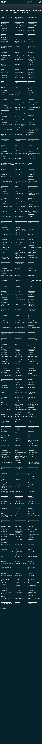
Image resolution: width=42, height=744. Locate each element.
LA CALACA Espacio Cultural (7, 242)
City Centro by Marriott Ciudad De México (33, 130)
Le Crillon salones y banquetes (32, 243)
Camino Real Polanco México (6, 73)
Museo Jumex (4, 211)
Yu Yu (16, 318)
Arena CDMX (31, 41)
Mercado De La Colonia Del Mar (20, 248)
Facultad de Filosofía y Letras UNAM (33, 310)
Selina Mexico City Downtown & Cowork (33, 339)
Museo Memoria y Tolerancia (7, 563)
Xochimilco (3, 318)
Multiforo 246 (4, 252)
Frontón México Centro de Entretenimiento (20, 530)
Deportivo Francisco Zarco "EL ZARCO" (34, 149)
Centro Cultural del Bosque (34, 327)
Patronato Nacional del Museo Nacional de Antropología (6, 593)
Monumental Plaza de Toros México (34, 248)
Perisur (16, 515)
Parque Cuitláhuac (5, 262)
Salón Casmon (18, 338)
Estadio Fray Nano (5, 511)
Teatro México (31, 72)
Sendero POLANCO (32, 25)
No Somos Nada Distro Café (21, 211)
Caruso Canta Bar (32, 560)
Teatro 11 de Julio (32, 397)
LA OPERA (30, 225)
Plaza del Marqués (5, 168)
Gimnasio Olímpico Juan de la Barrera (21, 222)
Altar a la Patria (4, 238)
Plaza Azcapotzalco (32, 270)
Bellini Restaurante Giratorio (21, 392)
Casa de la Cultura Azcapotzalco (19, 98)
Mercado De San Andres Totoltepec (20, 207)
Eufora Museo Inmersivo (33, 98)
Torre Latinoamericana (20, 382)
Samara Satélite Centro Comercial (33, 393)
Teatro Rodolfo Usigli (5, 499)
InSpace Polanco (5, 582)
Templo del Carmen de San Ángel (7, 305)
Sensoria (30, 113)
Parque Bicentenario (5, 370)
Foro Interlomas (31, 158)
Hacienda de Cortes (19, 598)
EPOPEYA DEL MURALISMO (34, 598)
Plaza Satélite (4, 278)
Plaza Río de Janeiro (19, 503)
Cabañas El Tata (18, 534)
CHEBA (2, 69)
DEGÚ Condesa (18, 352)
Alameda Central (31, 34)
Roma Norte (31, 163)
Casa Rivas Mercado (5, 363)
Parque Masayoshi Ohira (6, 206)
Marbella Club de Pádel (6, 572)
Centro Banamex (5, 400)
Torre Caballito (4, 496)
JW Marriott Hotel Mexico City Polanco (33, 405)
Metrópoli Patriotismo (19, 25)
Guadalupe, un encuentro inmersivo (34, 472)
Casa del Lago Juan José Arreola (6, 103)
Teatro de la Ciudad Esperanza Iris (5, 300)
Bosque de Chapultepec (6, 416)
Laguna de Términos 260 (6, 462)
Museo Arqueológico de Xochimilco (20, 253)
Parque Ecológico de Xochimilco (32, 120)
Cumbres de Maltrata (6, 503)
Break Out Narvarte (32, 238)
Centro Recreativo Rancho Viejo (20, 328)
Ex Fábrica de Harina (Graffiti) (5, 422)
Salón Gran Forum (32, 189)
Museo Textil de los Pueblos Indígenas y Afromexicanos (34, 463)
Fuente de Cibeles (32, 525)
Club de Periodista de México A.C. (33, 182)
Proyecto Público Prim (33, 375)
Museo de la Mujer (19, 289)
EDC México (17, 602)
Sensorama (30, 547)
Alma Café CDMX (32, 511)
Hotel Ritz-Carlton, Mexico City (20, 521)
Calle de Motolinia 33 (5, 520)
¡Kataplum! (17, 198)
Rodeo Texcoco (31, 332)
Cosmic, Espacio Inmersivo (7, 397)
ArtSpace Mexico (18, 46)
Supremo (30, 496)
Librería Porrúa (31, 46)
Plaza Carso (3, 59)
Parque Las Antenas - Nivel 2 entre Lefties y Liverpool (21, 238)
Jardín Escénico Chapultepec (31, 60)
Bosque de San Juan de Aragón (6, 222)
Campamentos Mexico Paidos (19, 73)
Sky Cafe (30, 379)
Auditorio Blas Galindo (19, 572)
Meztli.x (3, 285)
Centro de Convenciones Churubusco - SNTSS (20, 125)
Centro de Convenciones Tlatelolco (33, 140)
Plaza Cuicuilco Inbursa (6, 275)
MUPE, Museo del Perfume (21, 30)
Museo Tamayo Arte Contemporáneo (19, 263)
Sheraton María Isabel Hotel (21, 153)
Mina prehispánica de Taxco (34, 503)
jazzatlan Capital (18, 356)
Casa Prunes (4, 352)
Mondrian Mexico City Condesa (19, 436)
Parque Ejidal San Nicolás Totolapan (6, 348)
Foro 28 (16, 186)
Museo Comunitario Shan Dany (6, 295)
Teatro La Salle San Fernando (32, 507)
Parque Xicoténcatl (32, 266)
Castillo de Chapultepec (6, 529)
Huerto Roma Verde (19, 193)
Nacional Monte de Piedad (20, 367)
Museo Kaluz (4, 440)
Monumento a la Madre (33, 486)
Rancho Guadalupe (5, 327)
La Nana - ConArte (5, 229)
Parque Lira (3, 547)
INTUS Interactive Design (33, 102)
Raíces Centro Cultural (20, 322)
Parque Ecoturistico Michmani (19, 217)
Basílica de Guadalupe (6, 449)
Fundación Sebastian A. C (20, 426)
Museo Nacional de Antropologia (32, 371)
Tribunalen (17, 567)
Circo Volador (18, 129)
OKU (29, 412)
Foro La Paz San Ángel (19, 163)
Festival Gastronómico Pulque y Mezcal (6, 487)
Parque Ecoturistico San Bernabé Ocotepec (33, 212)
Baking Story (31, 55)
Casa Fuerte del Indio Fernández (32, 286)
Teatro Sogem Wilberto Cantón (20, 552)
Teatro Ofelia (17, 511)
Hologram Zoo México (33, 416)
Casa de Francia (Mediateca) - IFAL (21, 182)
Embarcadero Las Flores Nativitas (33, 535)
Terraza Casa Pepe (19, 412)
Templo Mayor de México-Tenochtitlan (33, 300)
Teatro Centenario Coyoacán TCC (7, 383)
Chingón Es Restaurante (6, 129)
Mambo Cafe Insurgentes (33, 520)
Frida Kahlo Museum (19, 592)
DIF (15, 148)
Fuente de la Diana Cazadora (19, 51)
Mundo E (17, 579)
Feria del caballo (4, 186)
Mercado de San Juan (19, 449)
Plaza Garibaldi (31, 51)
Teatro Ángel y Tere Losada (34, 515)
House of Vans (31, 575)
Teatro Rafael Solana (32, 409)
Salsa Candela (4, 338)
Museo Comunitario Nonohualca (32, 253)
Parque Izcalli (4, 198)
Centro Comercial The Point (21, 544)
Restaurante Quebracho (33, 426)
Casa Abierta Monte (32, 22)
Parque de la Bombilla (33, 452)
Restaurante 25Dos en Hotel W (21, 417)
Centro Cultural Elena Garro (34, 107)
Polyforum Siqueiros (32, 17)
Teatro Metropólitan (32, 294)
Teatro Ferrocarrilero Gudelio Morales (19, 295)
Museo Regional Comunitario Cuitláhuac (6, 258)
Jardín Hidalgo (18, 225)
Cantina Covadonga (19, 397)
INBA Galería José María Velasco (20, 42)
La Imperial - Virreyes (32, 356)
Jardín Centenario (19, 34)
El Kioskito (17, 69)
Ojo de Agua (31, 69)
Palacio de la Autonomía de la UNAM (21, 258)
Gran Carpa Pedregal (6, 544)
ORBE (2, 81)
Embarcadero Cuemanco (20, 409)
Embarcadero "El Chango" (7, 467)
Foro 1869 (30, 90)
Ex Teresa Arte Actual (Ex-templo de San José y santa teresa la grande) (34, 584)
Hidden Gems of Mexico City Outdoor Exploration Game (21, 472)
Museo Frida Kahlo (19, 539)
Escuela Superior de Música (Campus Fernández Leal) (7, 526)
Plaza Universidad (18, 278)
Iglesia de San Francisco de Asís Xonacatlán (34, 348)
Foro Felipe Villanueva (6, 176)
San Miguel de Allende (6, 426)
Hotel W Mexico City (5, 409)
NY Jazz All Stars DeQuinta (7, 506)
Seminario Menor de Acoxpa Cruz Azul (21, 348)
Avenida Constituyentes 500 (7, 534)
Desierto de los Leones (6, 158)
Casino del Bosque (5, 41)
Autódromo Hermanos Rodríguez (20, 388)
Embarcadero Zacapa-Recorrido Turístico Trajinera (7, 164)
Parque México (31, 421)
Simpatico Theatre (5, 588)
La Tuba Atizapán (18, 201)
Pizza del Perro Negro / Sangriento (20, 343)
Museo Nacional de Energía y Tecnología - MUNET (7, 26)
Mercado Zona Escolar (6, 234)
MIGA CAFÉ (3, 392)
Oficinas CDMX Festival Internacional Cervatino (6, 603)
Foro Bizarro (4, 172)
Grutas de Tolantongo (6, 471)
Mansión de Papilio (32, 476)
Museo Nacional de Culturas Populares (7, 290)
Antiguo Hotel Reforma (20, 77)
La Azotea (3, 34)
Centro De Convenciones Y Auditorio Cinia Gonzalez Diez (20, 431)
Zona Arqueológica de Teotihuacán (33, 441)
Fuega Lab (30, 37)
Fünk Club (17, 176)
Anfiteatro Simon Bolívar (6, 575)
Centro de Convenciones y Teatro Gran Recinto (34, 154)
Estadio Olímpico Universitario (18, 169)
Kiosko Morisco (18, 234)
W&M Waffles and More (6, 356)
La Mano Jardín (31, 198)
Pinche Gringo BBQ (32, 529)
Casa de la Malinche (32, 94)
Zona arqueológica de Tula (21, 506)
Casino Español (31, 124)
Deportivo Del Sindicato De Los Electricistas (7, 149)
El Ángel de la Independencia (31, 305)
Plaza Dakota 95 (18, 275)
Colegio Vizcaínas (5, 139)
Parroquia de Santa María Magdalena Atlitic (6, 271)
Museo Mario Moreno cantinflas (32, 593)
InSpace (16, 421)
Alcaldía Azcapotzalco (19, 37)
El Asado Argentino (32, 382)
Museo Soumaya (18, 491)
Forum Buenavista (5, 85)
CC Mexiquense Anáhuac (20, 102)
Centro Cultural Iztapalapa (7, 314)
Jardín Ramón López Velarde (32, 323)
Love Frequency (31, 567)
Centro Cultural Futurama (7, 94)
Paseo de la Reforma (5, 343)
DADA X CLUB (31, 143)
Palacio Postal (31, 262)
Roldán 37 (17, 486)
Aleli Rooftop (17, 440)
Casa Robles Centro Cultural (21, 85)
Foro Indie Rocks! (5, 607)
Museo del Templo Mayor (20, 299)
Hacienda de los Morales (33, 400)
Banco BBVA (4, 90)
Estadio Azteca (31, 387)
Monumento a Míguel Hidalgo (6, 568)
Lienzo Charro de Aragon (6, 247)
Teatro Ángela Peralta (19, 359)
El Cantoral (17, 363)
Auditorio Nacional (5, 579)
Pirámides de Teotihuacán (20, 304)
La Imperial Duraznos (6, 359)
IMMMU (30, 449)
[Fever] (3, 2)
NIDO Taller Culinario (6, 375)
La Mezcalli (3, 201)
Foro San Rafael (4, 387)
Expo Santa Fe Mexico (6, 435)
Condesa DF (30, 429)
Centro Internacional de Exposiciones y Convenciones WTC (20, 115)
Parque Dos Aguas (5, 266)
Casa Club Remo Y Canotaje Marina (21, 82)
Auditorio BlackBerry (5, 51)
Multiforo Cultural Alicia (33, 206)
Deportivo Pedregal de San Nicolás (21, 477)
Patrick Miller (18, 270)
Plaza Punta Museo (19, 59)
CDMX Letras (31, 563)
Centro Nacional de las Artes (21, 119)
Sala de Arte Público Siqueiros (5, 120)
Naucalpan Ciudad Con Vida (7, 551)
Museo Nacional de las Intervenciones (33, 290)
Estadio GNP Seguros (19, 22)
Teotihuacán (17, 445)
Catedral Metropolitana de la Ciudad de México (7, 492)
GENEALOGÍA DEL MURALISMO (19, 468)
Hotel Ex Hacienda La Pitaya (7, 225)
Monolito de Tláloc (32, 588)
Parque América (18, 556)
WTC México (31, 367)
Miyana (16, 285)
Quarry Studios (18, 400)
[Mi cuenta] (40, 2)
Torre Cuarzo (31, 482)
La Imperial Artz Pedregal (20, 139)
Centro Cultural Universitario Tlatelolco (6, 65)
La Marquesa (4, 412)
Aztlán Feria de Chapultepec (4, 540)
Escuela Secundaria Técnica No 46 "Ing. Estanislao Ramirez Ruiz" (21, 457)
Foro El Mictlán (18, 189)
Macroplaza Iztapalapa (20, 332)
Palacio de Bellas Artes (20, 375)
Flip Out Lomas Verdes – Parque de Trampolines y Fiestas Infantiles (6, 478)
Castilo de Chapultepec (33, 467)
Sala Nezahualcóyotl (32, 579)
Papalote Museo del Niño (20, 452)
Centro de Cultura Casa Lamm (20, 144)
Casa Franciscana (31, 81)
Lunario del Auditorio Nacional (32, 603)
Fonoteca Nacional (32, 168)
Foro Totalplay (31, 456)
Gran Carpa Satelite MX (20, 55)
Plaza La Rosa (4, 98)
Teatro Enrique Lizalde (20, 107)
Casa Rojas (17, 94)
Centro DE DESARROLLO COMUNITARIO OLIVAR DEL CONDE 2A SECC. (7, 109)
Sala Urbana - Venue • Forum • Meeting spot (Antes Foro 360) (34, 280)
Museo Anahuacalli (32, 539)
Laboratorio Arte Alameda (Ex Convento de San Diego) (21, 230)
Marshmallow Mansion (6, 37)
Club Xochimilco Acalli (33, 363)
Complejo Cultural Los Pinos (21, 134)
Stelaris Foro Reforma (6, 452)
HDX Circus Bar (4, 322)
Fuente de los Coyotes (33, 445)
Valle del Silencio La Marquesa (19, 315)
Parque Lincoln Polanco (6, 445)
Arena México (18, 462)
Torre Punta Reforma (19, 309)
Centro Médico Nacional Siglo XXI (33, 315)
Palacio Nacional (31, 491)
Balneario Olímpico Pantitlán (32, 86)
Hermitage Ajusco (5, 193)
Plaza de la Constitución (6, 216)
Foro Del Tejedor (32, 172)
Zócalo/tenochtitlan (32, 318)
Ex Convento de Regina (6, 367)
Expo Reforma (31, 544)
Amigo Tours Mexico (19, 560)
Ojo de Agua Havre (19, 499)
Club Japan (30, 134)
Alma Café (3, 560)
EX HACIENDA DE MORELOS (18, 159)
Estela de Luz (31, 216)
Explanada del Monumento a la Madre (21, 405)
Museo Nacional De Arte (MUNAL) (33, 222)
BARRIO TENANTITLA (6, 55)
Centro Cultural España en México (7, 114)
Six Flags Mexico (18, 379)
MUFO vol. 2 (17, 370)
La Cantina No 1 (4, 30)
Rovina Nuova (4, 404)
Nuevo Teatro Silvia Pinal (6, 17)
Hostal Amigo (31, 352)
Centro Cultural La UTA (20, 172)
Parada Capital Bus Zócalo (34, 499)
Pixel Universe (31, 551)
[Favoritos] (36, 2)
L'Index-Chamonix (19, 588)
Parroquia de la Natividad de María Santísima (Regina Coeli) (7, 333)
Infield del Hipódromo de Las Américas (20, 18)
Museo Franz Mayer (32, 556)
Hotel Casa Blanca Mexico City (6, 154)
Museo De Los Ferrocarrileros (31, 177)
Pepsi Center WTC (32, 77)
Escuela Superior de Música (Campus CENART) (21, 583)
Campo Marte (4, 77)
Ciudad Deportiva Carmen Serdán (7, 135)
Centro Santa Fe (18, 575)
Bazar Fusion (17, 64)
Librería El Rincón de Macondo (32, 202)
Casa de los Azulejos (5, 309)
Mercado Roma (18, 482)
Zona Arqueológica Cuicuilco (5, 144)
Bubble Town (31, 64)
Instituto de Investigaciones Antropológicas (34, 194)
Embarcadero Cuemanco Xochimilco (6, 47)
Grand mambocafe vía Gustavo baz (6, 457)
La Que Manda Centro (19, 242)
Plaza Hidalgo (31, 275)
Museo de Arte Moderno (20, 547)
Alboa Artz (30, 234)
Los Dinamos (31, 229)
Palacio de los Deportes (33, 257)
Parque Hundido (18, 266)
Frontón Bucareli (5, 22)
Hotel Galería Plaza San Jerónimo (33, 343)
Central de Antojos (19, 90)
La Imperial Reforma (5, 482)
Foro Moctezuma (5, 189)
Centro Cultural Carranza (6, 429)
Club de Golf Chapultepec (7, 379)
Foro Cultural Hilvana (33, 186)
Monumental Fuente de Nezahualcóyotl (6, 516)
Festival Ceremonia (19, 496)
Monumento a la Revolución (21, 563)
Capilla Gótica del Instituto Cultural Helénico (20, 526)
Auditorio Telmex (32, 572)
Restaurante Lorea (32, 435)
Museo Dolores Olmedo (6, 124)
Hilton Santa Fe (31, 30)
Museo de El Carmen (5, 598)
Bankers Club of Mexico (33, 359)
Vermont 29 (4, 556)
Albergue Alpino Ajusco (6, 181)
